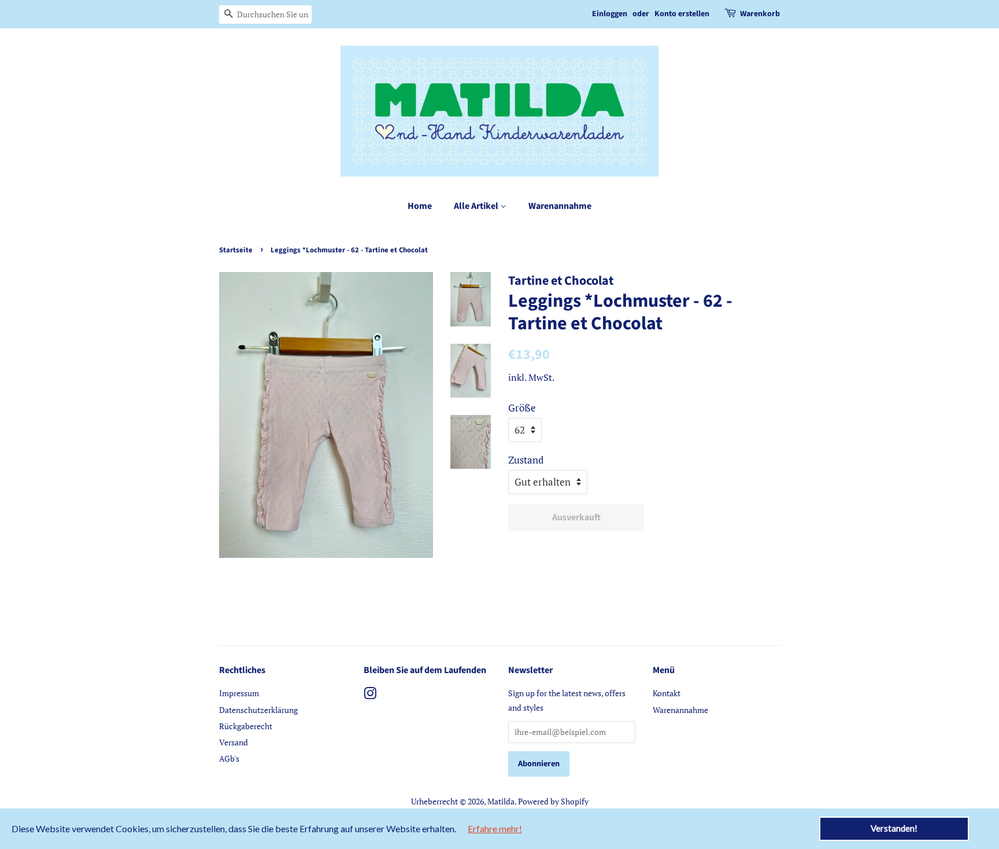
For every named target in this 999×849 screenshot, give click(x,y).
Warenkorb (760, 14)
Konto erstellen (681, 14)
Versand (233, 742)
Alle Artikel (477, 206)
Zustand (525, 459)
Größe (522, 407)
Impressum (239, 693)
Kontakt (666, 693)
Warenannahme (559, 206)
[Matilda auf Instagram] (370, 695)
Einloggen (609, 14)
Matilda (501, 801)
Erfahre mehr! (495, 828)
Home (420, 206)
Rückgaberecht (245, 726)
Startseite (236, 250)
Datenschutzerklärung (258, 709)
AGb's (229, 758)
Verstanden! (894, 828)
